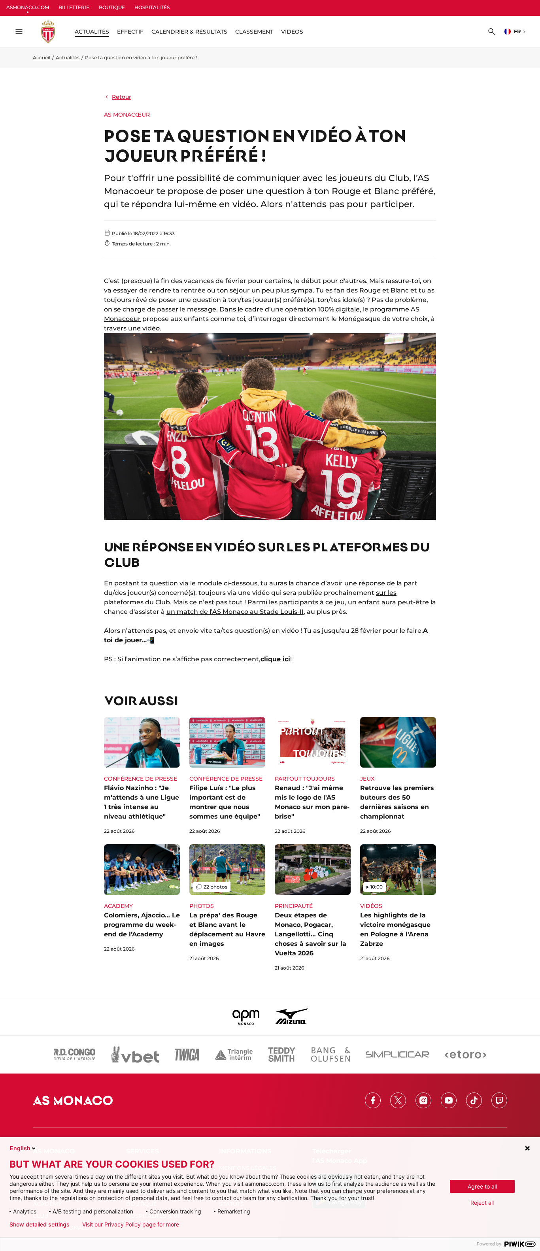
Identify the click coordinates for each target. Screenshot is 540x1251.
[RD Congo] (74, 1054)
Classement (254, 31)
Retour (121, 96)
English (20, 1148)
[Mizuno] (291, 1016)
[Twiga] (187, 1054)
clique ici (275, 659)
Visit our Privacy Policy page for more (130, 1224)
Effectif (130, 31)
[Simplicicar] (397, 1054)
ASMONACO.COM (27, 7)
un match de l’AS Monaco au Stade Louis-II (235, 611)
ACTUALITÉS (92, 31)
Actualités (67, 57)
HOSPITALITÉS (152, 7)
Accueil (41, 57)
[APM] (246, 1016)
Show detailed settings (39, 1224)
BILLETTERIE (74, 7)
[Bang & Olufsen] (330, 1054)
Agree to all (482, 1186)
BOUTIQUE (112, 7)
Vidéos (292, 31)
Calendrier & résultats (189, 31)
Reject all (482, 1202)
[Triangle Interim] (234, 1054)
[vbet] (135, 1054)
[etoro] (465, 1054)
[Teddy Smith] (281, 1054)
